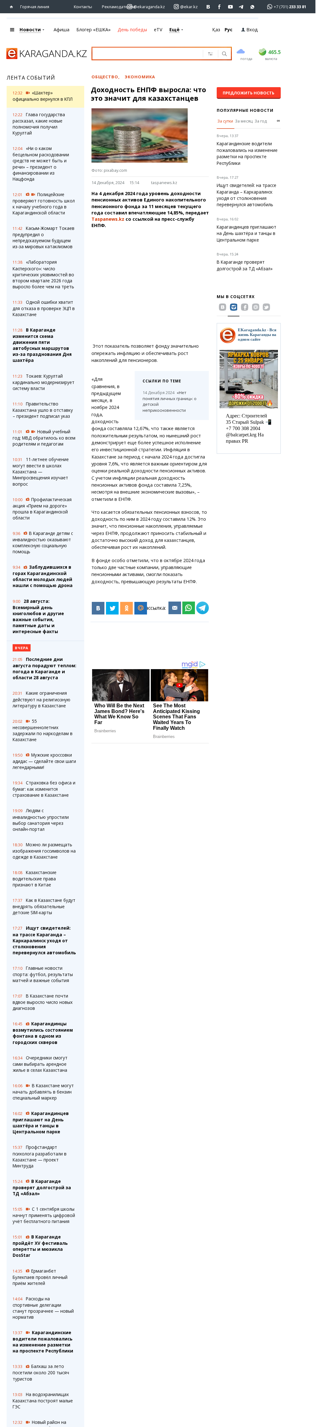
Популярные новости (245, 110)
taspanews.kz (164, 182)
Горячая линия (34, 6)
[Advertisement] (154, 285)
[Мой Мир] (140, 608)
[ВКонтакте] (98, 608)
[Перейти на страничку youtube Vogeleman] (230, 6)
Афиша (61, 30)
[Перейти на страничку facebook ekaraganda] (219, 6)
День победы (132, 30)
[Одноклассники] (126, 608)
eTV (158, 30)
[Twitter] (112, 608)
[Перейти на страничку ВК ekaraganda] (208, 6)
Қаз (216, 30)
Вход (252, 30)
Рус (228, 30)
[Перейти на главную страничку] (13, 6)
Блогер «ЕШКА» (93, 30)
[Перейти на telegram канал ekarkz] (241, 6)
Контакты (83, 6)
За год (261, 121)
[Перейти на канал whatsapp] (252, 6)
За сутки (225, 121)
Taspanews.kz (107, 219)
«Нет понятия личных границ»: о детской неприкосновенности (170, 401)
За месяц (244, 121)
